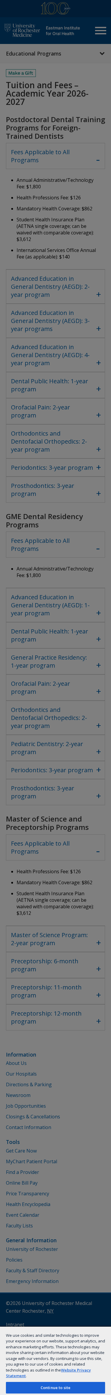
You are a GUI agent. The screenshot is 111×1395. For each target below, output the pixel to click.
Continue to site (55, 1387)
